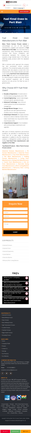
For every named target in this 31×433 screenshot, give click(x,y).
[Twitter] (6, 373)
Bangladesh (12, 407)
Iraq (18, 406)
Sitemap (4, 351)
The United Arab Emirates (21, 404)
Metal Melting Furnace (7, 317)
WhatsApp (16, 431)
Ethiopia (25, 409)
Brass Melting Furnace (7, 322)
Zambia (5, 411)
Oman (14, 406)
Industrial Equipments (8, 251)
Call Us (6, 431)
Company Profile (6, 343)
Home (3, 341)
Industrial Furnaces (7, 245)
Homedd (6, 27)
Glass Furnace (5, 320)
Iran (28, 406)
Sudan (14, 409)
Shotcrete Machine (7, 257)
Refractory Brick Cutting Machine (11, 260)
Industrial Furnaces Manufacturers (13, 151)
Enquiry (26, 431)
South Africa (14, 413)
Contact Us (4, 348)
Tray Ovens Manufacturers (21, 154)
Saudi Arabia (5, 404)
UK (8, 413)
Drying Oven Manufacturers (20, 160)
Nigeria (4, 409)
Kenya (19, 409)
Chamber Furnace (6, 330)
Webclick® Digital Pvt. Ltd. (20, 420)
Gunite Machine (6, 254)
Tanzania (24, 411)
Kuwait (12, 404)
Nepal (25, 407)
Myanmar (19, 407)
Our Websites (5, 356)
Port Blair (13, 27)
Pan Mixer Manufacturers (12, 156)
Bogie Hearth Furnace (7, 332)
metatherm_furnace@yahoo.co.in (13, 5)
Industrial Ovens (7, 248)
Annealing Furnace (6, 335)
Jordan (23, 406)
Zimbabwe (18, 411)
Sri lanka (5, 407)
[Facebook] (2, 373)
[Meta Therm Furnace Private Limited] (6, 2)
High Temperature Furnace (8, 325)
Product (4, 346)
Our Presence (5, 353)
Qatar (3, 406)
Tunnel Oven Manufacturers (13, 162)
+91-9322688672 (11, 367)
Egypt (9, 409)
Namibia (11, 411)
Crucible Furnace (6, 327)
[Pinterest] (10, 373)
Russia (20, 413)
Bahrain (8, 406)
